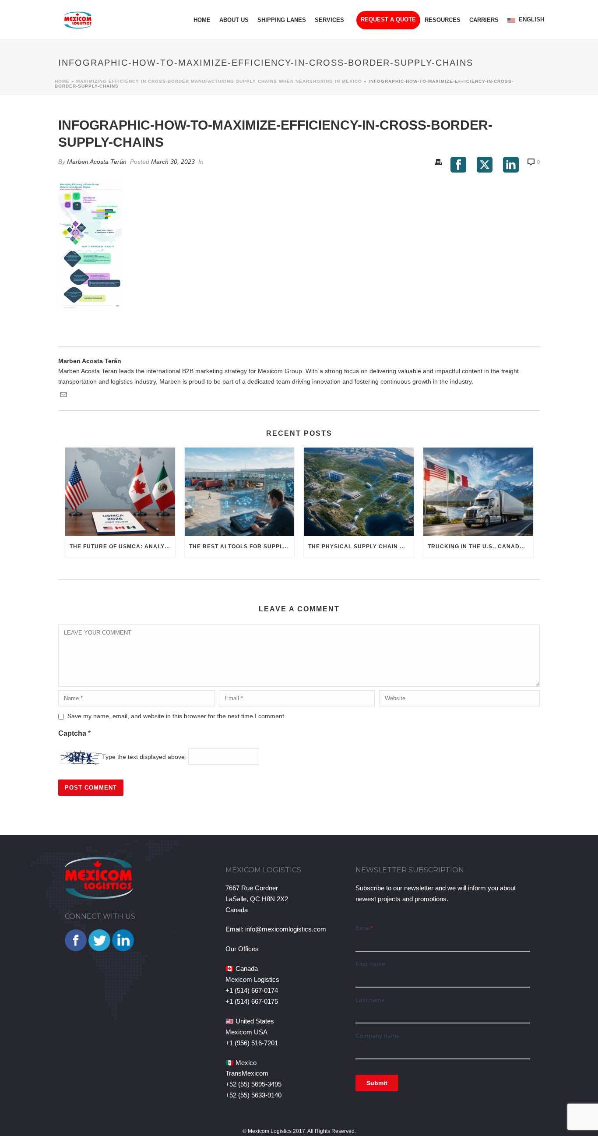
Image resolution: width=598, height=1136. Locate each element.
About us (234, 20)
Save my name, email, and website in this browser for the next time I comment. (176, 716)
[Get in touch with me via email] (63, 395)
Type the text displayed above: (144, 756)
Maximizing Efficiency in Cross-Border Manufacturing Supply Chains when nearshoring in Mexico (219, 81)
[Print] (438, 162)
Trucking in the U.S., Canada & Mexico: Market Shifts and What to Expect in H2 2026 (480, 546)
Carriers (484, 20)
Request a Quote (388, 19)
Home (202, 20)
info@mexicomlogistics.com (285, 929)
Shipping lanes (281, 20)
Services (329, 20)
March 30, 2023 (173, 161)
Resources (443, 20)
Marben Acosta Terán (97, 161)
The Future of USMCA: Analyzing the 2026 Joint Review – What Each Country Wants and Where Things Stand (122, 546)
